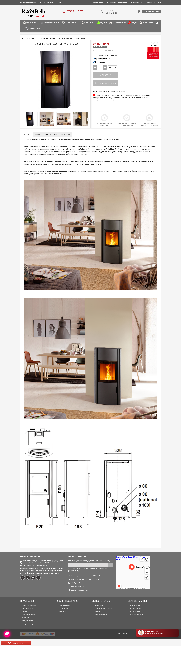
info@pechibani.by (77, 583)
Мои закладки (135, 611)
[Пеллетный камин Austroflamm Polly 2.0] (55, 79)
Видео (37, 134)
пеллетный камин (103, 91)
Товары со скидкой (100, 615)
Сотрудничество (27, 621)
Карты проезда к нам (28, 2)
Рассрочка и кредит (46, 2)
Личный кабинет (135, 605)
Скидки (58, 2)
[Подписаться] (110, 565)
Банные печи (32, 23)
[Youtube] (28, 577)
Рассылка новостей (136, 615)
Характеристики (50, 134)
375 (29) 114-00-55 (77, 586)
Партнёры (97, 611)
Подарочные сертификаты (103, 608)
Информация (34, 29)
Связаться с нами (64, 605)
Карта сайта (62, 611)
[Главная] (22, 38)
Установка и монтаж (29, 615)
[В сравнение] (115, 67)
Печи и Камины (71, 23)
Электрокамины (51, 23)
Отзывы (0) (65, 134)
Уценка (103, 23)
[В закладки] (110, 67)
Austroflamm (123, 91)
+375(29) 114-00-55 (74, 10)
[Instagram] (22, 577)
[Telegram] (33, 577)
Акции (134, 23)
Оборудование (119, 23)
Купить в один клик (106, 83)
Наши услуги (148, 23)
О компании (26, 618)
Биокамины (89, 23)
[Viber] (38, 577)
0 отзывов (154, 45)
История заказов (135, 608)
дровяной (114, 91)
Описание (27, 134)
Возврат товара (63, 608)
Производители (99, 605)
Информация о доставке (30, 624)
